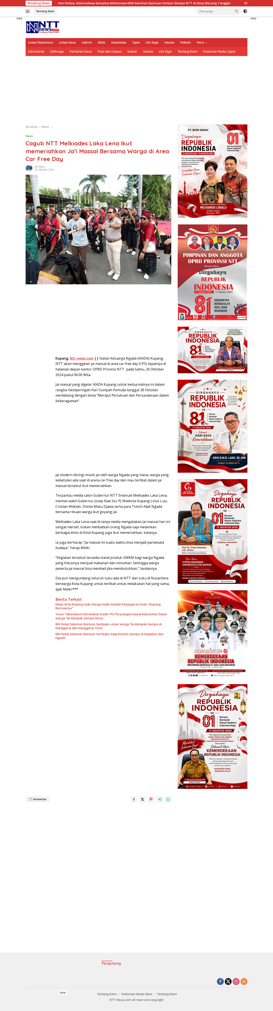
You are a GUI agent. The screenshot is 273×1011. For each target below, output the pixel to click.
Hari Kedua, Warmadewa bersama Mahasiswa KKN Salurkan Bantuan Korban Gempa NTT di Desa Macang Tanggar (99, 3)
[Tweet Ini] (142, 799)
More (200, 42)
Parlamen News (81, 51)
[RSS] (244, 982)
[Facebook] (220, 982)
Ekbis (101, 42)
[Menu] (28, 11)
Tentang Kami (45, 11)
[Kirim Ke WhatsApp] (168, 799)
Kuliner (132, 51)
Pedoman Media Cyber (219, 51)
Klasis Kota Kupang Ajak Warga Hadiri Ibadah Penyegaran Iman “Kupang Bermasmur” (108, 606)
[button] (236, 11)
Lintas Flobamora (40, 42)
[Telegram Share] (159, 799)
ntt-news (40, 166)
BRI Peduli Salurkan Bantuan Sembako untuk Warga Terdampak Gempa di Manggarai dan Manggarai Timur (108, 626)
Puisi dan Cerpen (110, 51)
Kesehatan (118, 42)
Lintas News (67, 42)
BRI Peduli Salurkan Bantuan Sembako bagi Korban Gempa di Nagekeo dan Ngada (109, 636)
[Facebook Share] (134, 799)
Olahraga (57, 51)
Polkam (185, 42)
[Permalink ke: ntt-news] (29, 168)
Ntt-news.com (81, 358)
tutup (19, 18)
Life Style (152, 42)
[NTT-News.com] (43, 27)
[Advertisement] (136, 90)
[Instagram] (236, 982)
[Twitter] (228, 982)
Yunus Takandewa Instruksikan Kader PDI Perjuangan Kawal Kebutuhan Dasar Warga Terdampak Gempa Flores (111, 616)
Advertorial (36, 51)
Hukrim (87, 42)
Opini (136, 42)
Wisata (169, 42)
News (29, 136)
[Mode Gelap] (245, 11)
